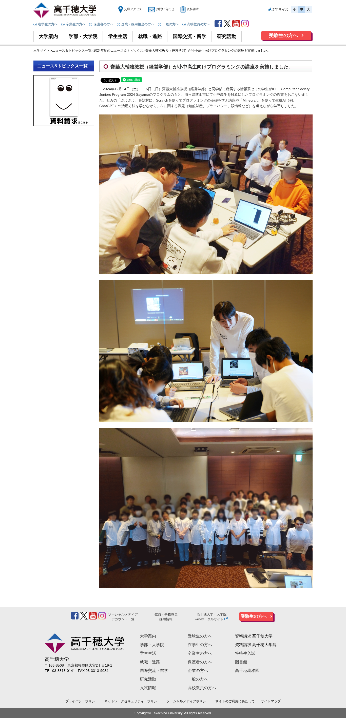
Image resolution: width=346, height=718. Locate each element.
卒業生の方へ (76, 24)
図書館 (241, 662)
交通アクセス (133, 9)
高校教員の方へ (198, 24)
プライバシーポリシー (81, 701)
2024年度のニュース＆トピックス (118, 50)
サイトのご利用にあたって (235, 701)
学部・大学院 (83, 36)
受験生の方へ (283, 35)
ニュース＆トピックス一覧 (71, 50)
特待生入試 (245, 653)
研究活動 (226, 36)
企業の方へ (198, 670)
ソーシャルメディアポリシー (187, 701)
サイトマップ (271, 701)
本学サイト (41, 50)
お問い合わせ (165, 9)
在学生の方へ (48, 24)
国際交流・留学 (189, 36)
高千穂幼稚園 (247, 670)
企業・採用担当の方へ (137, 24)
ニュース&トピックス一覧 (62, 65)
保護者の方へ (103, 24)
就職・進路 (150, 36)
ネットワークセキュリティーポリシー (132, 701)
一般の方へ (170, 24)
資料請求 (193, 9)
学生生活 (117, 36)
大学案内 (48, 36)
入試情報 (148, 688)
